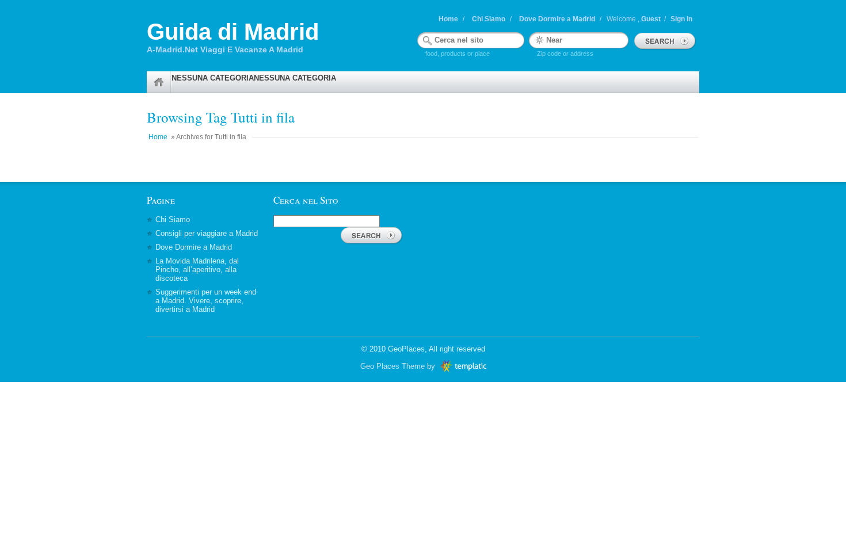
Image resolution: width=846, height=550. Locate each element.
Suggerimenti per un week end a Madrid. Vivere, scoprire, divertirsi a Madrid (205, 301)
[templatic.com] (461, 366)
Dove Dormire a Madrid (557, 19)
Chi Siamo (488, 19)
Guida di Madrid (233, 31)
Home (448, 19)
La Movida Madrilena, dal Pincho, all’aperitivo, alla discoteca (197, 269)
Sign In (681, 19)
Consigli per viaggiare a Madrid (206, 233)
